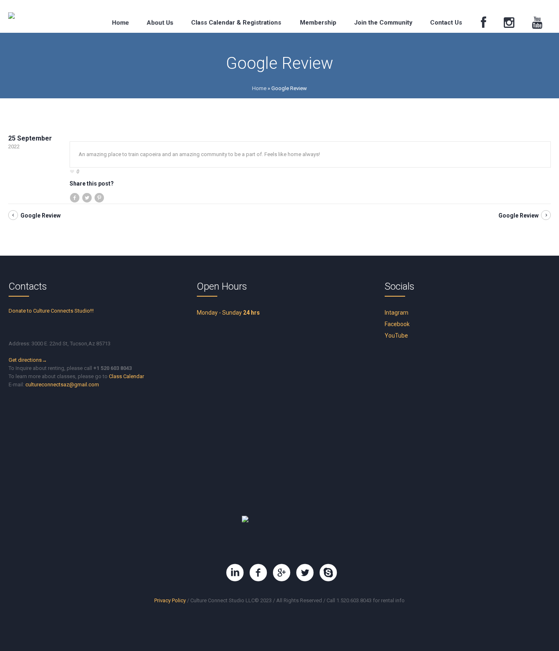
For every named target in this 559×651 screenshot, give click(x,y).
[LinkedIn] (235, 573)
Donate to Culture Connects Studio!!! (51, 311)
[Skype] (328, 573)
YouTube (396, 335)
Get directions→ (28, 360)
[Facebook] (484, 22)
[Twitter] (305, 573)
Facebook (397, 324)
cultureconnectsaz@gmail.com (62, 384)
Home (259, 88)
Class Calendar (126, 376)
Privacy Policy (170, 600)
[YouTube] (537, 22)
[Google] (282, 573)
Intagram (396, 312)
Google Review (40, 215)
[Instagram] (509, 22)
